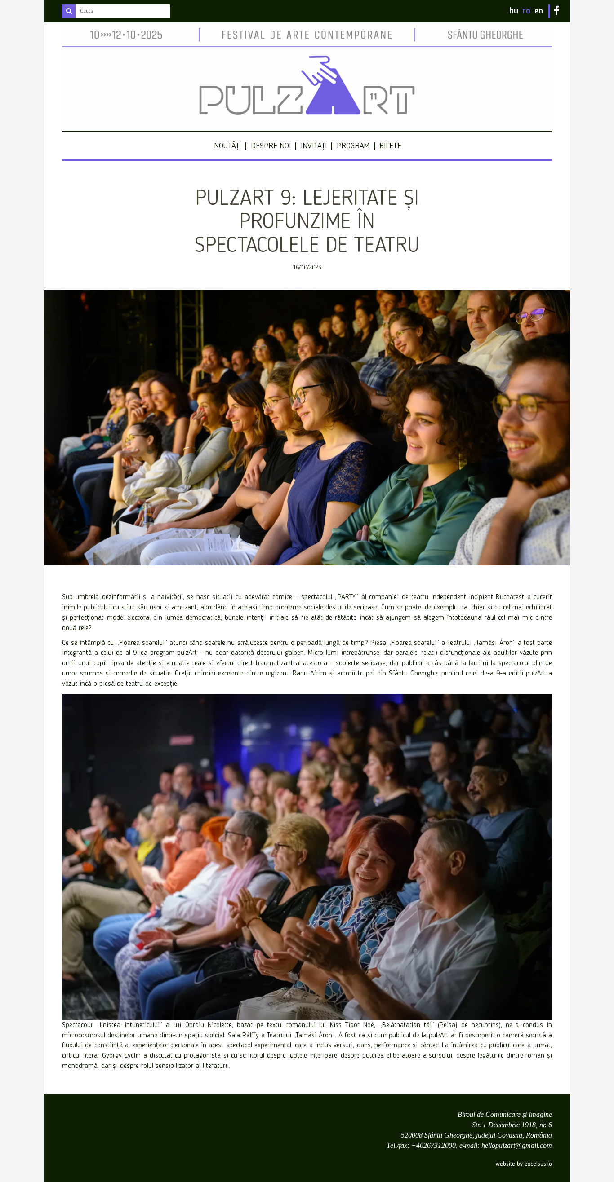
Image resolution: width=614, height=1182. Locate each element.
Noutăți (227, 146)
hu (513, 11)
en (538, 11)
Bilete (390, 146)
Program (353, 146)
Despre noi (271, 146)
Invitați (314, 146)
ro (526, 11)
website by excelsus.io (524, 1164)
